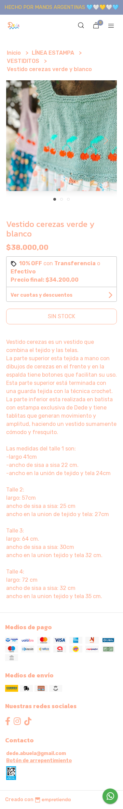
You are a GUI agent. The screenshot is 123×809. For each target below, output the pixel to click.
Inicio (14, 53)
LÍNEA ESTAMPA (54, 53)
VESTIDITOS (24, 61)
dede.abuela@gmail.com (36, 753)
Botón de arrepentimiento (39, 761)
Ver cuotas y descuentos (41, 295)
